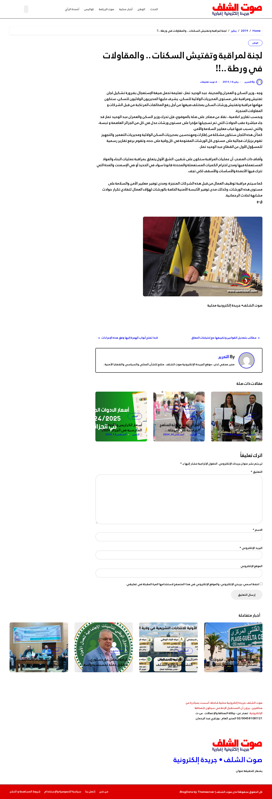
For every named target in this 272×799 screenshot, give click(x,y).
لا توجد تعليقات (208, 82)
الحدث (154, 9)
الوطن (141, 9)
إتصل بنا (90, 791)
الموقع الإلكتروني (251, 566)
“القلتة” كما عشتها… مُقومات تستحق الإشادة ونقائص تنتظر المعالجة (234, 664)
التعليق (256, 471)
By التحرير (249, 82)
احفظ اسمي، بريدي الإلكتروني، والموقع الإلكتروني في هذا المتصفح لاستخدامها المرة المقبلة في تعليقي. (192, 584)
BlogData (186, 791)
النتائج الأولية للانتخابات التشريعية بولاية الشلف (174, 662)
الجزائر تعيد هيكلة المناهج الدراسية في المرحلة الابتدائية (180, 430)
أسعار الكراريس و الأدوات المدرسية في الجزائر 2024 (122, 427)
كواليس (89, 9)
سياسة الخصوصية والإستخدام (62, 791)
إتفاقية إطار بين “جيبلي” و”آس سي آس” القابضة (238, 427)
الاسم (257, 529)
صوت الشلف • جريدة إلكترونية (217, 759)
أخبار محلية (126, 9)
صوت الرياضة (106, 9)
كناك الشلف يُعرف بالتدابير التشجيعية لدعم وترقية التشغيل (42, 664)
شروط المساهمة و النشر (25, 791)
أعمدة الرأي (72, 9)
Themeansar (206, 791)
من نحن (103, 791)
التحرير (223, 357)
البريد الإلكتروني (251, 547)
